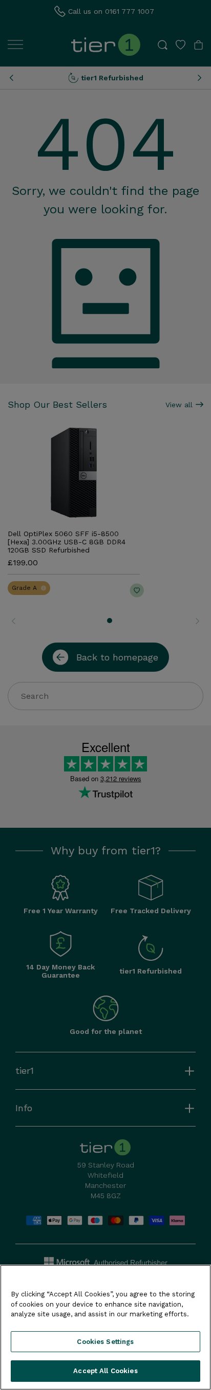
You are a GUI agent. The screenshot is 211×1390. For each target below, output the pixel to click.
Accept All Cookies (105, 1371)
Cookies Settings (105, 1341)
